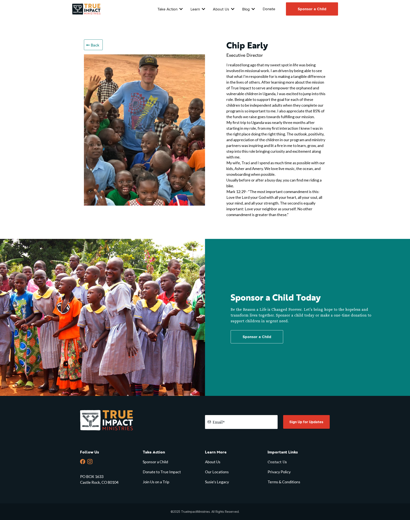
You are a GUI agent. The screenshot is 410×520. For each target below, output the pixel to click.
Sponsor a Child (155, 461)
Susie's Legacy (217, 481)
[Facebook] (82, 461)
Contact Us (277, 462)
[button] (253, 9)
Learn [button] (195, 9)
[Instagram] (89, 461)
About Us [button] (221, 9)
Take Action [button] (168, 9)
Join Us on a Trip (156, 481)
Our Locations (217, 471)
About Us (212, 461)
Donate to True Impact (162, 471)
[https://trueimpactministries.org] (87, 8)
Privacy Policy (279, 471)
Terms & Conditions (284, 481)
